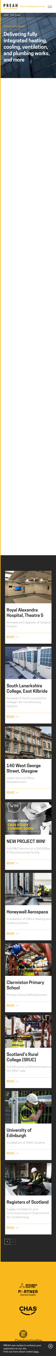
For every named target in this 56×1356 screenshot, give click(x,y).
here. (36, 1351)
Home (6, 15)
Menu (50, 7)
